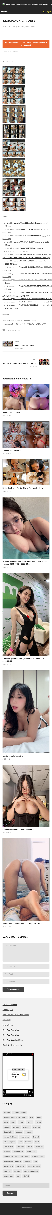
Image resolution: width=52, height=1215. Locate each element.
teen (18, 1176)
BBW (13, 1122)
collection (36, 1127)
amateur (8, 330)
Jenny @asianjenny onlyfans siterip (18, 829)
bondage (16, 1127)
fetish (37, 1142)
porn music (21, 1166)
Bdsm (21, 1122)
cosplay (19, 1132)
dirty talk (36, 1137)
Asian (39, 1117)
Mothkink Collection (11, 413)
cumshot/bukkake (10, 1137)
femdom (28, 1142)
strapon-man (8, 1176)
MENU (5, 12)
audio (6, 1122)
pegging (27, 1161)
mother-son (31, 1152)
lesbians (7, 1152)
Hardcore (20, 1147)
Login (48, 12)
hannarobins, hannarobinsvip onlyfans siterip (22, 923)
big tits (38, 1122)
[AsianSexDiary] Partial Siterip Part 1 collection (23, 488)
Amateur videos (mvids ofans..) (15, 1117)
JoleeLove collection (12, 450)
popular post (8, 1166)
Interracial (39, 1147)
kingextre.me (8, 1025)
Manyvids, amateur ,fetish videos (16, 1015)
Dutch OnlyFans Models (12, 1045)
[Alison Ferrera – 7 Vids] (26, 345)
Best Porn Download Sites (13, 1040)
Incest (30, 1147)
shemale (17, 1171)
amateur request (20, 1112)
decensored (24, 1137)
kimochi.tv (6, 1020)
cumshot (29, 1132)
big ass (29, 1122)
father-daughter (9, 1142)
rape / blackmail (34, 1166)
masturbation (16, 330)
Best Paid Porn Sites (11, 1030)
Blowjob (6, 1127)
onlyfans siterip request (12, 1161)
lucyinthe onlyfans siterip (14, 756)
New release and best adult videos (16, 1156)
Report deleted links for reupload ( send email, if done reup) (26, 43)
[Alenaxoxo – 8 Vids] (26, 397)
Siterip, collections (10, 1005)
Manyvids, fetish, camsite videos (24, 27)
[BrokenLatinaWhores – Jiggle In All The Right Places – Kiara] (26, 363)
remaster (7, 1171)
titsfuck (26, 1176)
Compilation (8, 1132)
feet (20, 1142)
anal (31, 1117)
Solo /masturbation (31, 1171)
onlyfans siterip (37, 1156)
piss (35, 1161)
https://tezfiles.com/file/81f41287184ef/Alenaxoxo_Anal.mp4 (26, 258)
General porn (8, 1010)
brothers (26, 1127)
